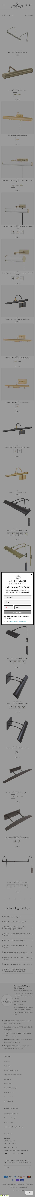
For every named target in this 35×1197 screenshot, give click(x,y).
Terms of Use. (22, 621)
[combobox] (8, 607)
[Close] (31, 574)
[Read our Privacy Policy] (30, 621)
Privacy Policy (12, 621)
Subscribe (17, 612)
